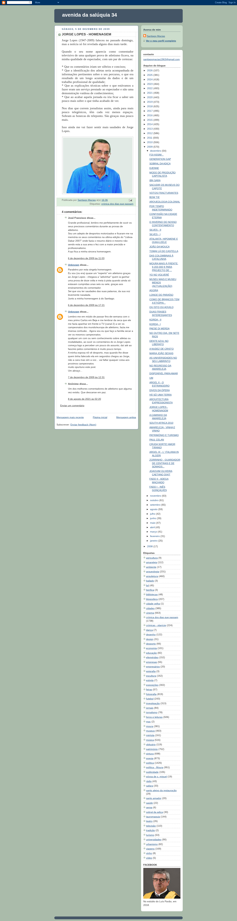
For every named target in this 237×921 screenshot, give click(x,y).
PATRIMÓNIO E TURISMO (164, 435)
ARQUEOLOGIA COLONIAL (164, 201)
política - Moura (154, 767)
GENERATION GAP (160, 159)
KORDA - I (155, 324)
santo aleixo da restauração (161, 790)
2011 (150, 137)
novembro (156, 495)
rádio (149, 781)
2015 (150, 119)
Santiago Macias (156, 36)
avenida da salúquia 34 (89, 15)
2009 (150, 146)
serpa (149, 807)
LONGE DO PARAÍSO (161, 294)
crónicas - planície (156, 625)
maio (153, 522)
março (154, 531)
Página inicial (100, 417)
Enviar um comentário (72, 405)
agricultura (152, 557)
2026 (150, 70)
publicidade (152, 772)
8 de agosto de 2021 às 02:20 (84, 399)
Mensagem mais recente (70, 417)
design (149, 639)
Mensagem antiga (126, 417)
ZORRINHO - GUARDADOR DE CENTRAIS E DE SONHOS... (164, 463)
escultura (151, 675)
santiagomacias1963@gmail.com (161, 59)
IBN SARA (154, 180)
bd (147, 585)
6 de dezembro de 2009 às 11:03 (86, 258)
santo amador (153, 798)
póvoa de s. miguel (156, 776)
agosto (154, 509)
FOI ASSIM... (156, 154)
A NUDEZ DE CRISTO (161, 348)
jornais (149, 707)
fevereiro (155, 536)
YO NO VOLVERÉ (159, 274)
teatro (149, 821)
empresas (151, 662)
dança (149, 630)
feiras (149, 689)
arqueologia (152, 571)
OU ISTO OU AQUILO (161, 307)
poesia (149, 758)
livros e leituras (154, 717)
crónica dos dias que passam (117, 203)
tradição (150, 830)
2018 (150, 106)
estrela (150, 680)
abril (152, 527)
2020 (150, 97)
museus (150, 730)
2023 (150, 84)
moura (149, 726)
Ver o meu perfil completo (161, 40)
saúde (149, 802)
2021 (150, 92)
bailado (150, 580)
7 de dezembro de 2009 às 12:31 (86, 377)
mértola (150, 735)
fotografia (151, 694)
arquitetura (152, 576)
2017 (150, 110)
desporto (151, 643)
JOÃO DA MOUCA (159, 246)
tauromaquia (153, 816)
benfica (150, 590)
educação (151, 652)
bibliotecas (152, 594)
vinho (149, 853)
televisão (151, 825)
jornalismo (151, 712)
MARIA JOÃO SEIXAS (161, 353)
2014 (150, 124)
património (152, 749)
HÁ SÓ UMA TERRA (160, 394)
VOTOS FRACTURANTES (163, 192)
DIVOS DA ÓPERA (159, 390)
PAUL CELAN (156, 439)
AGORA (153, 290)
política (150, 762)
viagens (150, 848)
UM (151, 378)
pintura (150, 753)
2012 (150, 133)
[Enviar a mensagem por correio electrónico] (130, 200)
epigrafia (151, 671)
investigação (153, 703)
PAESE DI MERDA (159, 328)
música (150, 740)
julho (153, 513)
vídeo (149, 857)
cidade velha (153, 603)
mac (148, 721)
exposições (152, 685)
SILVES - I (154, 234)
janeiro (154, 540)
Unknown (73, 264)
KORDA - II (155, 319)
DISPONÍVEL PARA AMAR (163, 373)
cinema (150, 612)
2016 (150, 115)
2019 (150, 101)
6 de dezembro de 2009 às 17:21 (86, 305)
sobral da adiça (154, 812)
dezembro (156, 150)
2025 (150, 75)
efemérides (152, 657)
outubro (154, 500)
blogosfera (152, 599)
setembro (155, 504)
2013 (150, 128)
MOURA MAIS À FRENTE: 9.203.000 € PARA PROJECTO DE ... (163, 267)
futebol (150, 698)
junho (153, 518)
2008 (150, 546)
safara (149, 785)
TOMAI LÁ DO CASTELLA (163, 251)
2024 (150, 79)
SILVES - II (155, 229)
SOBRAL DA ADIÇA (160, 163)
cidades (150, 608)
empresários (153, 666)
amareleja (151, 562)
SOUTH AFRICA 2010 (161, 422)
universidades (153, 839)
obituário (151, 744)
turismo (150, 835)
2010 (150, 142)
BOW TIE (154, 197)
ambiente (151, 567)
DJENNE (154, 168)
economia (151, 648)
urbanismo (152, 844)
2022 (150, 88)
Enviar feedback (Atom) (83, 424)
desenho (151, 634)
